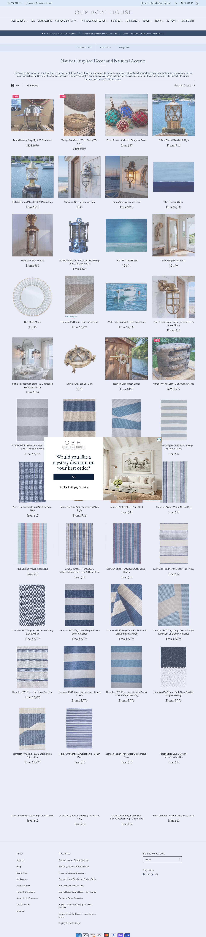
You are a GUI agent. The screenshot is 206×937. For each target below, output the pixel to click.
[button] (73, 466)
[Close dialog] (159, 439)
